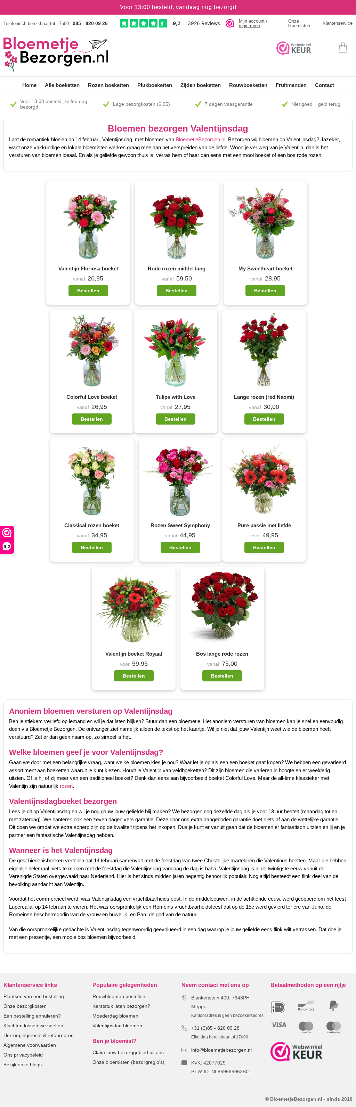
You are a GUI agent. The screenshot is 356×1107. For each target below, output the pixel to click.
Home (29, 85)
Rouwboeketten (248, 85)
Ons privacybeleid (23, 1055)
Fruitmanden (291, 85)
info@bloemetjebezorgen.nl (221, 1050)
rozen (66, 786)
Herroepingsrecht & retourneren (38, 1035)
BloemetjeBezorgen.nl (200, 139)
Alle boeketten (62, 85)
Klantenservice (338, 23)
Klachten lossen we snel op (33, 1025)
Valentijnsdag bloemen (117, 1025)
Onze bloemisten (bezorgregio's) (128, 1062)
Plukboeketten (154, 85)
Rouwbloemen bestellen (118, 996)
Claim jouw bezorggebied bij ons (128, 1052)
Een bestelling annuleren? (32, 1016)
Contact (324, 85)
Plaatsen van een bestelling (33, 996)
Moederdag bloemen (115, 1016)
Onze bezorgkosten (25, 1006)
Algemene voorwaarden (29, 1045)
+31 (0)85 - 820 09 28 (215, 1028)
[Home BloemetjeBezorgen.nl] (55, 54)
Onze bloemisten (299, 23)
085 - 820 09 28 (90, 23)
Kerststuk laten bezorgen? (121, 1006)
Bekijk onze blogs (22, 1064)
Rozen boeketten (108, 85)
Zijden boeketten (200, 85)
